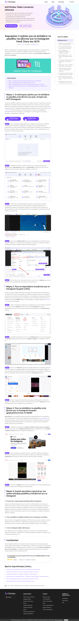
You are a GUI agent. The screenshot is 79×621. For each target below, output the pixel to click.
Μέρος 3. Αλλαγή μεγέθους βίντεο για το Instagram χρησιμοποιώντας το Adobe (26, 84)
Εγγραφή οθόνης (27, 599)
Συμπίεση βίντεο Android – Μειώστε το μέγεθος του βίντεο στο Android (22, 571)
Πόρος (53, 2)
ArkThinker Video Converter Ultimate (19, 8)
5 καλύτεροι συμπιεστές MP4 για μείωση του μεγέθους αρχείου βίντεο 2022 (23, 569)
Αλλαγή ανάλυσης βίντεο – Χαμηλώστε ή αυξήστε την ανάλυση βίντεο (21, 574)
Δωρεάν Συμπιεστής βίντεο (27, 608)
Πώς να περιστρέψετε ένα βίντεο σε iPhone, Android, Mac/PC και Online (22, 578)
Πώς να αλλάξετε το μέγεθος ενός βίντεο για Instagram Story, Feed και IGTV (66, 78)
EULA (44, 603)
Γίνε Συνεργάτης (46, 599)
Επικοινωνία (65, 600)
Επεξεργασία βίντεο (34, 44)
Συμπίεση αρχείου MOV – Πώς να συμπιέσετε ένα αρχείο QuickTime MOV (65, 56)
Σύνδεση (72, 1)
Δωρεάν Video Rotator (28, 613)
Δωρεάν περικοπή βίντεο (29, 611)
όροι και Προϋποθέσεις (48, 605)
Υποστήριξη (61, 2)
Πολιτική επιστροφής (48, 609)
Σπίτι (8, 585)
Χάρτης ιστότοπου (47, 607)
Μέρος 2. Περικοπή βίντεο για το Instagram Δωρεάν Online (22, 82)
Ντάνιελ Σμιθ (21, 44)
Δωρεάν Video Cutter (28, 605)
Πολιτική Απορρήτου (47, 601)
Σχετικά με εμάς (46, 597)
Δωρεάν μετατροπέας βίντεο (28, 602)
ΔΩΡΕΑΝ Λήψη (12, 26)
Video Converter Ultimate (29, 597)
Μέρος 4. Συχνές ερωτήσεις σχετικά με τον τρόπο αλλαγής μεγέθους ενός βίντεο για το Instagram (28, 86)
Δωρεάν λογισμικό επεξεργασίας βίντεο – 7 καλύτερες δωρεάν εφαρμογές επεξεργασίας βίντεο (27, 576)
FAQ (63, 602)
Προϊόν (46, 2)
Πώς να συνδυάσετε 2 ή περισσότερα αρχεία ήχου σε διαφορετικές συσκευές (64, 52)
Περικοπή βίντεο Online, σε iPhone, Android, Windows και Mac (20, 581)
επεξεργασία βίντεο (43, 418)
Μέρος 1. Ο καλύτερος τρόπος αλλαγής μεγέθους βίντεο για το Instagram (25, 80)
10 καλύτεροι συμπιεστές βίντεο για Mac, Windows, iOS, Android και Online (66, 61)
